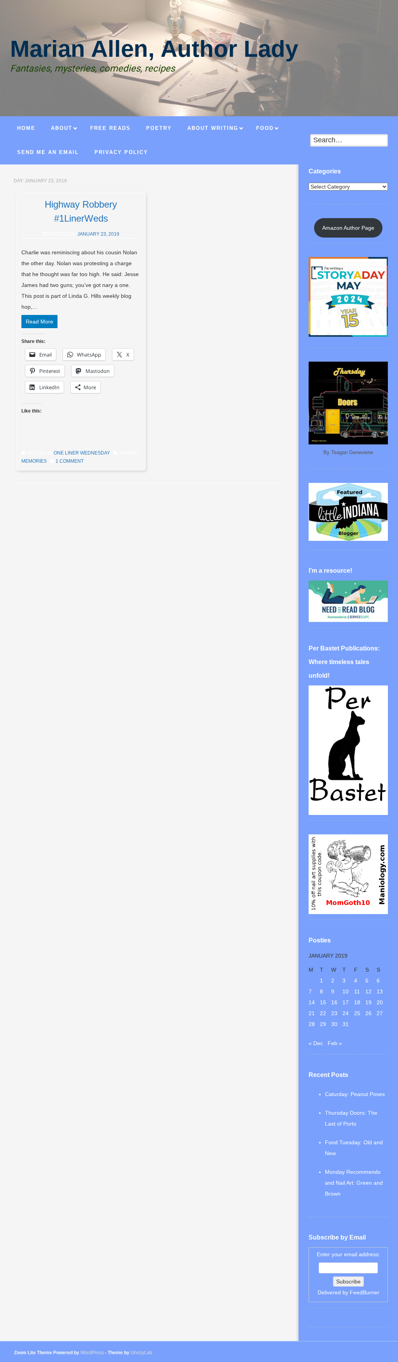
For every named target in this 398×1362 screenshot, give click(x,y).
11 (357, 991)
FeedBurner (364, 1292)
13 (380, 991)
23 (334, 1013)
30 (334, 1024)
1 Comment (70, 461)
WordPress (92, 1352)
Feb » (335, 1043)
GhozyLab (141, 1352)
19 (368, 1002)
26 (368, 1013)
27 (380, 1013)
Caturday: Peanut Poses (355, 1094)
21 (312, 1013)
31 (345, 1024)
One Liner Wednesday (82, 453)
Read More (39, 321)
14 (312, 1002)
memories (34, 461)
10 (345, 991)
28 (312, 1024)
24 (345, 1013)
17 (345, 1002)
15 (323, 1002)
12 (368, 991)
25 (357, 1013)
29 (323, 1024)
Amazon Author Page (348, 228)
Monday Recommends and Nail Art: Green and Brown (354, 1183)
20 (380, 1002)
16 (334, 1002)
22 (323, 1013)
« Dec (316, 1043)
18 (357, 1002)
